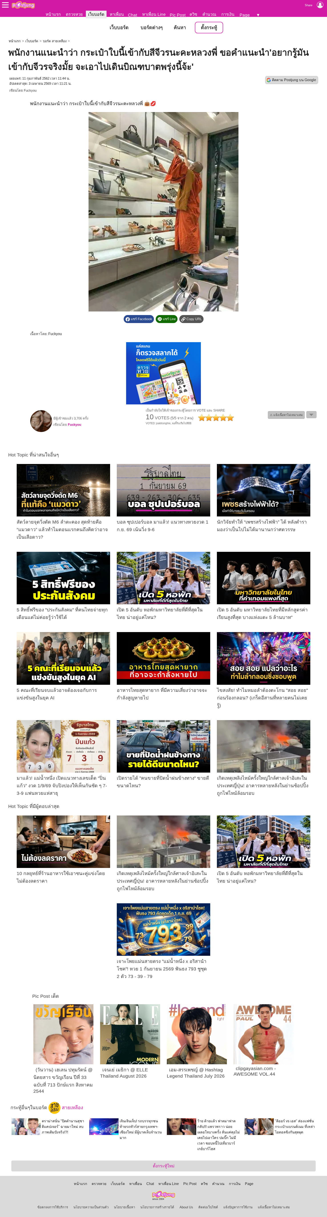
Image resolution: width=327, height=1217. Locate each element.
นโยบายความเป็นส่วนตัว (91, 1207)
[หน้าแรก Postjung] (23, 5)
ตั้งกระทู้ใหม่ (163, 1166)
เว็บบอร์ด (96, 14)
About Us (186, 1207)
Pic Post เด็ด (45, 996)
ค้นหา (180, 27)
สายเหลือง (72, 1107)
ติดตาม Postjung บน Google (294, 80)
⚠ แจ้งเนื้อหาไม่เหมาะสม (286, 415)
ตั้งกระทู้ (209, 27)
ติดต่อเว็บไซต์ (208, 1207)
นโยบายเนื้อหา (124, 1207)
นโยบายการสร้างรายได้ (157, 1207)
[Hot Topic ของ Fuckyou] (41, 431)
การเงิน (227, 14)
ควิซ (193, 14)
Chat (132, 15)
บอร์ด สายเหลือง (55, 41)
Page (245, 15)
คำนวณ (209, 14)
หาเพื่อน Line (154, 14)
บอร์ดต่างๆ (152, 27)
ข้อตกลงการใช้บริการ (52, 1207)
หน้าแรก (53, 14)
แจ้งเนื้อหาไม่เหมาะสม (274, 1207)
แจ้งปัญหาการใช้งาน (237, 1207)
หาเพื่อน (117, 14)
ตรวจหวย (74, 14)
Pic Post (178, 15)
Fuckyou (30, 90)
